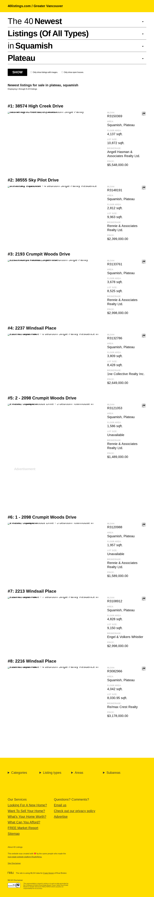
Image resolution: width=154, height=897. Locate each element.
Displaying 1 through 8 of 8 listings (22, 89)
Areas (79, 772)
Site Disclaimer (14, 863)
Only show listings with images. (45, 72)
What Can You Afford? (24, 822)
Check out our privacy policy (74, 811)
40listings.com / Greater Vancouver (35, 6)
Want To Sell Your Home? (26, 811)
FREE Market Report (23, 828)
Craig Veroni (48, 873)
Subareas (113, 772)
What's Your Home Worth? (27, 816)
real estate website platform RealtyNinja (25, 857)
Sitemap (14, 833)
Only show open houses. (74, 72)
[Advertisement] (77, 488)
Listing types (52, 772)
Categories (19, 772)
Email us (60, 805)
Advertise (61, 816)
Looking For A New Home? (27, 805)
